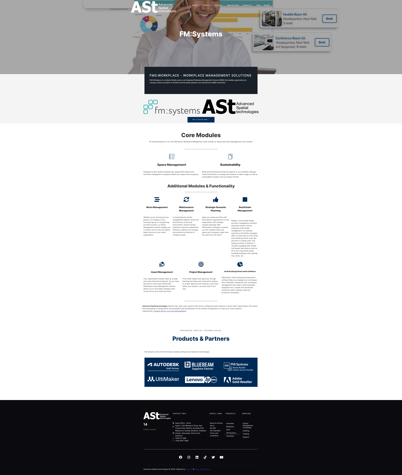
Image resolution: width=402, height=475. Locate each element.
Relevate (189, 469)
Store (258, 5)
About (194, 5)
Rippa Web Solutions (203, 469)
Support (246, 437)
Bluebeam (230, 426)
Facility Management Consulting (248, 425)
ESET (228, 430)
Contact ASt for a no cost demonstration (170, 311)
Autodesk (230, 423)
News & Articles (233, 5)
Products (205, 5)
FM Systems (231, 433)
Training (246, 434)
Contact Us (246, 5)
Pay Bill (266, 5)
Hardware (230, 436)
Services (218, 5)
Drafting (246, 431)
